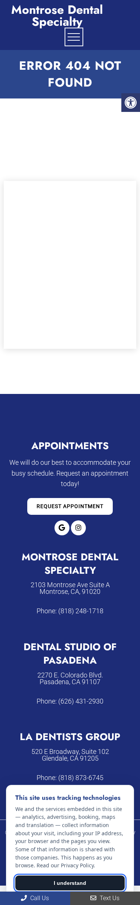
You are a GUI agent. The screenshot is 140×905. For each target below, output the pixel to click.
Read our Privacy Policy (65, 865)
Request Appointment (70, 506)
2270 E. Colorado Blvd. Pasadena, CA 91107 (70, 678)
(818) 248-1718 (80, 611)
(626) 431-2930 (80, 701)
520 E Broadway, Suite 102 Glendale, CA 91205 (70, 755)
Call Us (39, 898)
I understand (70, 883)
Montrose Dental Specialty (57, 16)
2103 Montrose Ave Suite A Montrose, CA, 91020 (70, 588)
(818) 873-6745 (80, 777)
